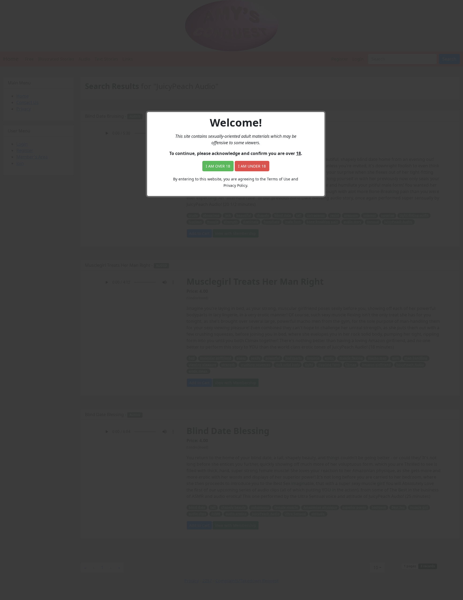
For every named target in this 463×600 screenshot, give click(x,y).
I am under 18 (252, 166)
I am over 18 (218, 166)
